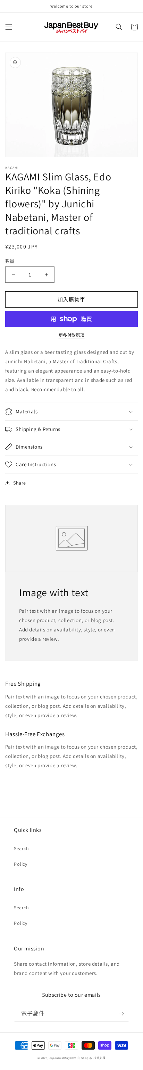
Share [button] (19, 483)
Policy (20, 864)
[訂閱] (121, 1014)
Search (21, 848)
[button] (8, 27)
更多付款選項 (72, 335)
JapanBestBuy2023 (62, 1058)
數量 (10, 261)
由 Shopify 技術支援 (91, 1058)
